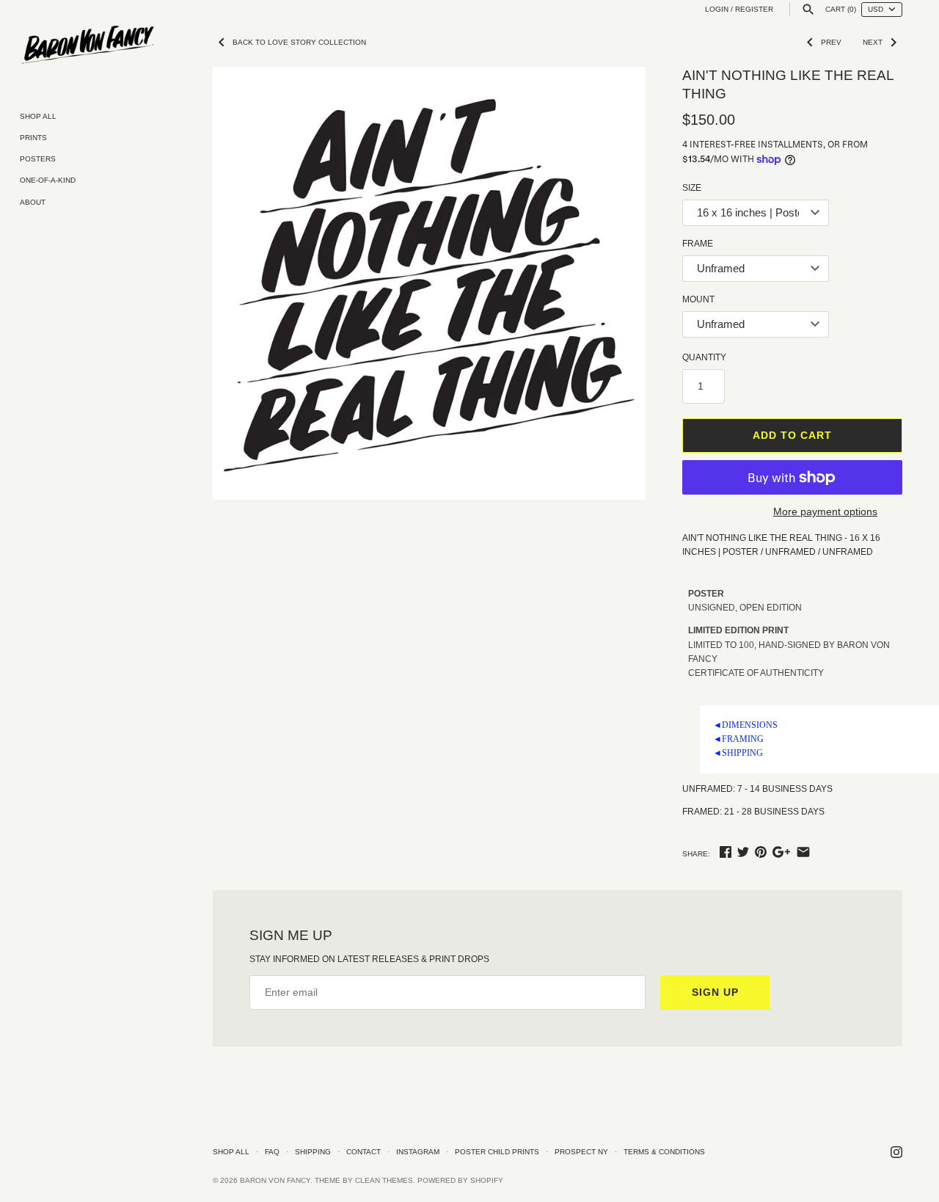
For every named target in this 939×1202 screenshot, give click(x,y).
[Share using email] (803, 852)
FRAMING (738, 739)
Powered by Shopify (460, 1180)
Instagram (417, 1152)
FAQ (272, 1152)
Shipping (313, 1152)
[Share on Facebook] (725, 852)
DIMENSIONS (745, 725)
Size (691, 188)
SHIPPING (738, 753)
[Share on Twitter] (743, 852)
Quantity (704, 357)
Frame (697, 243)
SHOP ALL (38, 116)
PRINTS (33, 138)
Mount (698, 299)
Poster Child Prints (497, 1152)
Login (716, 9)
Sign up (715, 992)
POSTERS (38, 159)
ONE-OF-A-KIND (48, 180)
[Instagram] (896, 1151)
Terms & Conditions (664, 1152)
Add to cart (792, 435)
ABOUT (32, 202)
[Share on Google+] (781, 852)
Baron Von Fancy (275, 1180)
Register (754, 9)
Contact (363, 1152)
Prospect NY (581, 1152)
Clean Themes (384, 1180)
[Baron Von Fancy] (88, 45)
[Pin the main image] (761, 852)
